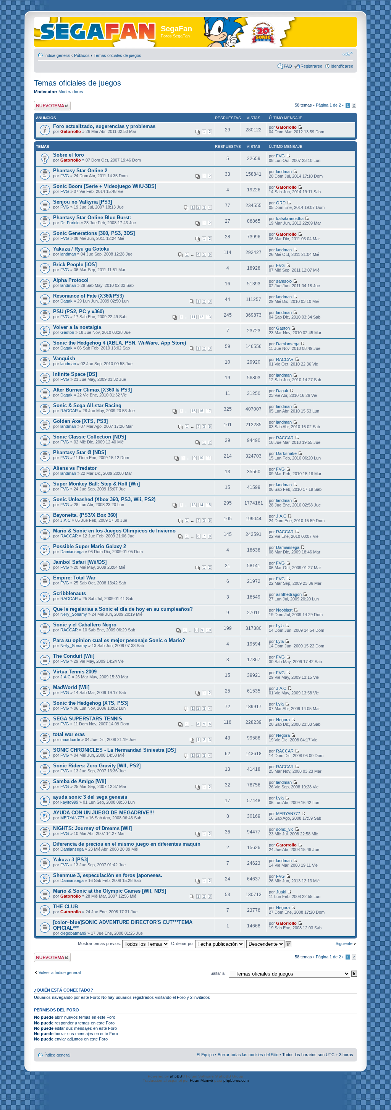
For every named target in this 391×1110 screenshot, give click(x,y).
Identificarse (342, 66)
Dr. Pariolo (69, 222)
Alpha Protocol (71, 280)
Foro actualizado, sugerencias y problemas (104, 126)
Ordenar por (183, 943)
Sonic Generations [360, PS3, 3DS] (94, 233)
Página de (328, 105)
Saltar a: (218, 973)
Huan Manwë (201, 1080)
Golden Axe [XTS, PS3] (80, 421)
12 (201, 317)
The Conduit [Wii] (73, 656)
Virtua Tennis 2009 (75, 672)
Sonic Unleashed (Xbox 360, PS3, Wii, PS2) (104, 499)
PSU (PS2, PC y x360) (78, 311)
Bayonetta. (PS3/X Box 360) (85, 515)
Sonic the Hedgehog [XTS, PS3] (90, 703)
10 (201, 458)
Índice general (57, 55)
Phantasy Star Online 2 (80, 170)
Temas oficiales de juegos (117, 55)
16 (201, 411)
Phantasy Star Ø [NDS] (79, 452)
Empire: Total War (74, 578)
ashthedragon (289, 594)
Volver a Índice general (60, 972)
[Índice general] (98, 30)
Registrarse (311, 66)
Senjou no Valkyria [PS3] (82, 202)
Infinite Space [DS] (75, 374)
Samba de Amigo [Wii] (79, 781)
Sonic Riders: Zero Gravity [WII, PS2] (97, 766)
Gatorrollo (70, 131)
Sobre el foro (68, 155)
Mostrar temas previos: (100, 943)
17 (209, 411)
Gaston (67, 332)
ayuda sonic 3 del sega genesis (90, 797)
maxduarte (70, 739)
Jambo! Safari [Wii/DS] (80, 562)
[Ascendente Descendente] (269, 943)
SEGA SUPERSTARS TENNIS (87, 719)
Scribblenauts (69, 593)
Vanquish (64, 358)
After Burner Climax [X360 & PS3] (92, 390)
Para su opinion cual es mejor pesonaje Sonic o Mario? (119, 640)
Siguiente (344, 943)
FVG (280, 156)
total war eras (69, 734)
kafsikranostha (290, 218)
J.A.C (65, 520)
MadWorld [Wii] (71, 687)
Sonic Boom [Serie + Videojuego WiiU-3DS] (104, 186)
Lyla (280, 625)
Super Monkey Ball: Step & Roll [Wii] (96, 484)
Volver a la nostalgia (77, 327)
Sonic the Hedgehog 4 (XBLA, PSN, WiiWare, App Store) (119, 343)
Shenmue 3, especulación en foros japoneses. (107, 875)
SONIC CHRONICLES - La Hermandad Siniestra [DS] (114, 750)
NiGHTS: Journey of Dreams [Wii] (92, 828)
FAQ (288, 66)
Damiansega (287, 343)
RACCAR (285, 359)
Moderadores (70, 91)
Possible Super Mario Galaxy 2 (89, 546)
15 (194, 411)
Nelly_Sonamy (73, 614)
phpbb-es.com (236, 1080)
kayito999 (69, 802)
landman (284, 171)
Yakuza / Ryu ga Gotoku (81, 249)
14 (201, 505)
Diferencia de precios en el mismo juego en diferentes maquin (126, 844)
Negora (283, 719)
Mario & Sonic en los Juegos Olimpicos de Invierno (114, 531)
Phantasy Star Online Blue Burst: (92, 217)
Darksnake (286, 453)
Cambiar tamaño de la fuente (347, 53)
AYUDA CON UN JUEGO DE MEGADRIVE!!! (103, 813)
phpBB (176, 1076)
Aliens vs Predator (75, 468)
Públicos (82, 55)
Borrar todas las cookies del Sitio (248, 1054)
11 (194, 317)
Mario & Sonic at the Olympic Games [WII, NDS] (109, 891)
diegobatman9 (73, 933)
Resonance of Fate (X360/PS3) (88, 296)
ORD (281, 203)
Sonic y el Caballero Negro (84, 625)
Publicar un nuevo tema (50, 105)
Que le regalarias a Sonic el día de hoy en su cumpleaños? (123, 609)
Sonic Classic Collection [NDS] (89, 437)
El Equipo (205, 1054)
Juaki (281, 892)
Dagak (66, 301)
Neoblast (284, 610)
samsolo (284, 281)
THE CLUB (65, 906)
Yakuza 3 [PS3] (70, 859)
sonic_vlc (285, 829)
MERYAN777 (72, 818)
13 (209, 317)
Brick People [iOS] (75, 264)
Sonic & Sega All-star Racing (87, 405)
